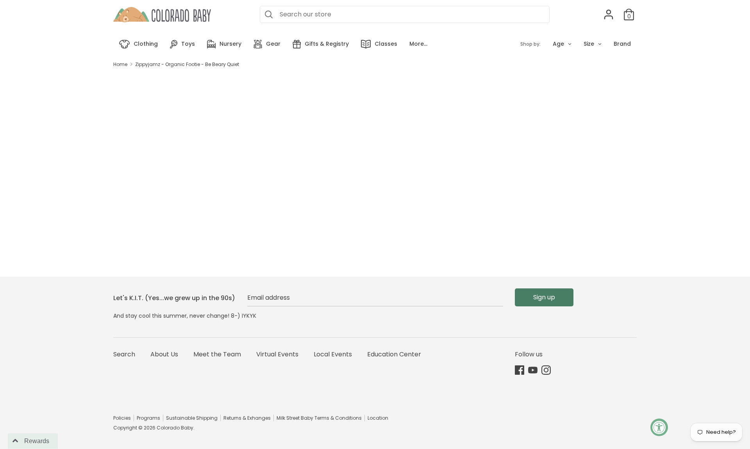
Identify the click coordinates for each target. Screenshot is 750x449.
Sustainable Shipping (192, 418)
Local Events (333, 354)
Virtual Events (277, 354)
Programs (148, 418)
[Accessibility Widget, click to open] (659, 427)
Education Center (394, 354)
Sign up (544, 297)
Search (124, 354)
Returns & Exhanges (247, 418)
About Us (164, 354)
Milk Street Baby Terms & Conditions (319, 418)
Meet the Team (217, 354)
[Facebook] (519, 369)
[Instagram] (546, 369)
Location (378, 418)
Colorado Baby (175, 427)
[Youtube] (533, 369)
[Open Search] (268, 14)
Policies (122, 418)
